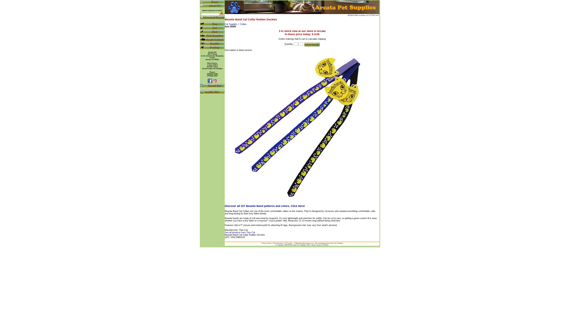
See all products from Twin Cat (240, 232)
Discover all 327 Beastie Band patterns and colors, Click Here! (265, 206)
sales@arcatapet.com (306, 243)
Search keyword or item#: (212, 10)
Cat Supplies (231, 24)
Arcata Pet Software (336, 243)
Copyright (280, 245)
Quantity (288, 44)
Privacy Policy (266, 243)
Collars (243, 24)
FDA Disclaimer (278, 243)
